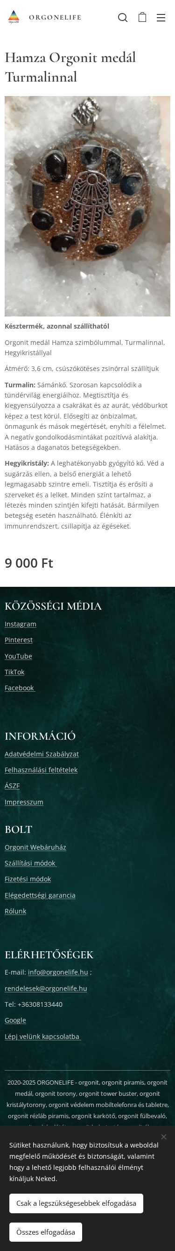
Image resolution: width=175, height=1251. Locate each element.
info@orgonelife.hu (58, 972)
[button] (122, 17)
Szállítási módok (31, 863)
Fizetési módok (28, 878)
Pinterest (19, 639)
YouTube (18, 656)
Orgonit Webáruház (35, 847)
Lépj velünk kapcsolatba (43, 1036)
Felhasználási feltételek (41, 769)
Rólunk (15, 911)
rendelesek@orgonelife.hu (46, 988)
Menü (161, 17)
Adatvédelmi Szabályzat (42, 753)
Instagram (20, 623)
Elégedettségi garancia (40, 895)
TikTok (14, 671)
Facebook (20, 687)
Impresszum (24, 801)
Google (15, 1020)
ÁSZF (12, 785)
